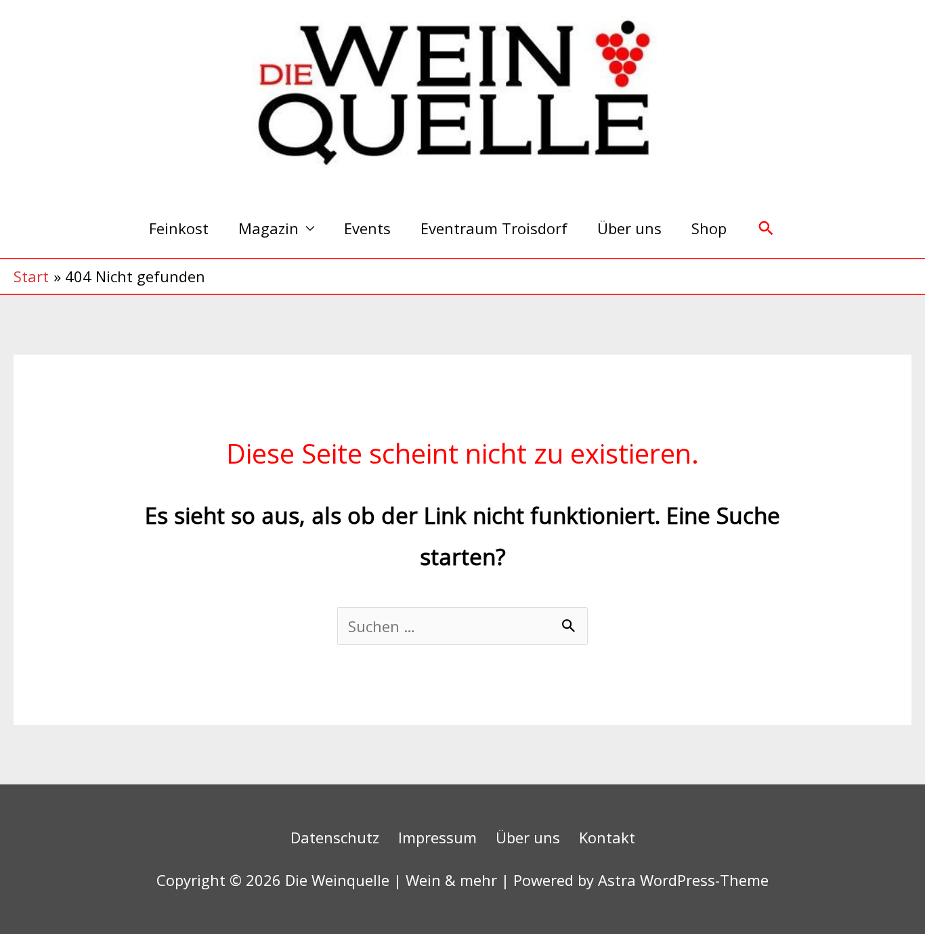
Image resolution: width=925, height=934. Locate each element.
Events (367, 228)
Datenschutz (335, 837)
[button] (766, 228)
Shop (709, 228)
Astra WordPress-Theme (683, 880)
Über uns (629, 228)
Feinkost (179, 228)
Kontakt (607, 837)
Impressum (437, 837)
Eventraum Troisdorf (494, 228)
